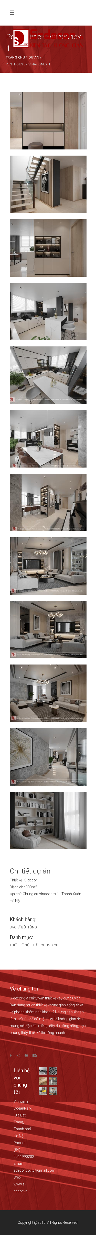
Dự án (34, 57)
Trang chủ (15, 57)
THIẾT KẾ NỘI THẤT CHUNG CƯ (34, 945)
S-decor (30, 880)
